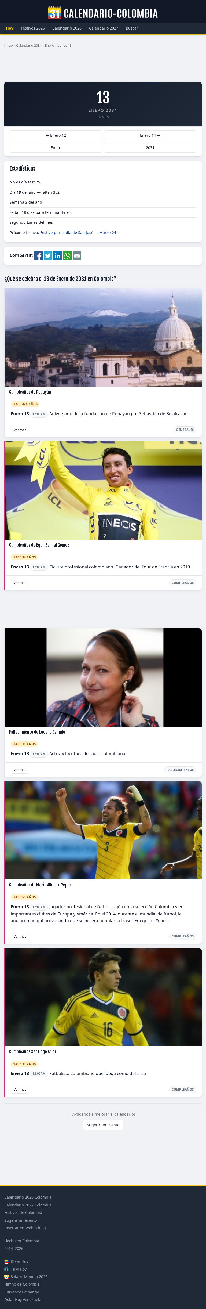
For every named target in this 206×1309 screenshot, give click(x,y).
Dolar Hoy (19, 1261)
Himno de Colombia (22, 1284)
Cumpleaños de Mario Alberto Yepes (40, 885)
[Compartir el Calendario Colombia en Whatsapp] (67, 255)
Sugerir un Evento (103, 1124)
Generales (185, 430)
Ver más (20, 430)
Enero (49, 45)
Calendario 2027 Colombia (28, 1204)
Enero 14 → (150, 135)
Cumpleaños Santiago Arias (33, 1051)
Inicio (8, 45)
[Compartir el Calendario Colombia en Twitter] (48, 255)
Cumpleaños (183, 583)
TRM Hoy (18, 1269)
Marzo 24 (107, 232)
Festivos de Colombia (23, 1212)
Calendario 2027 (103, 28)
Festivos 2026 (33, 28)
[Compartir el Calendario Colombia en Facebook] (38, 255)
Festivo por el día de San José (66, 232)
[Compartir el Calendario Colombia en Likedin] (57, 255)
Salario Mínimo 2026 (28, 1276)
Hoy (9, 28)
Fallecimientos (180, 770)
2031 (150, 147)
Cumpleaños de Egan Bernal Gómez (39, 545)
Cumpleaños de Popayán (30, 392)
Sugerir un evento (20, 1220)
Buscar (132, 28)
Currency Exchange (21, 1291)
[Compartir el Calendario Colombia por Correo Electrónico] (77, 255)
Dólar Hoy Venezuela (22, 1299)
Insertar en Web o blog (25, 1227)
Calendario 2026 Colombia (28, 1197)
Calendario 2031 (29, 45)
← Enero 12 (56, 135)
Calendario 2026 (67, 28)
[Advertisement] (103, 67)
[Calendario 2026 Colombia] (103, 13)
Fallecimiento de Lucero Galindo (37, 732)
